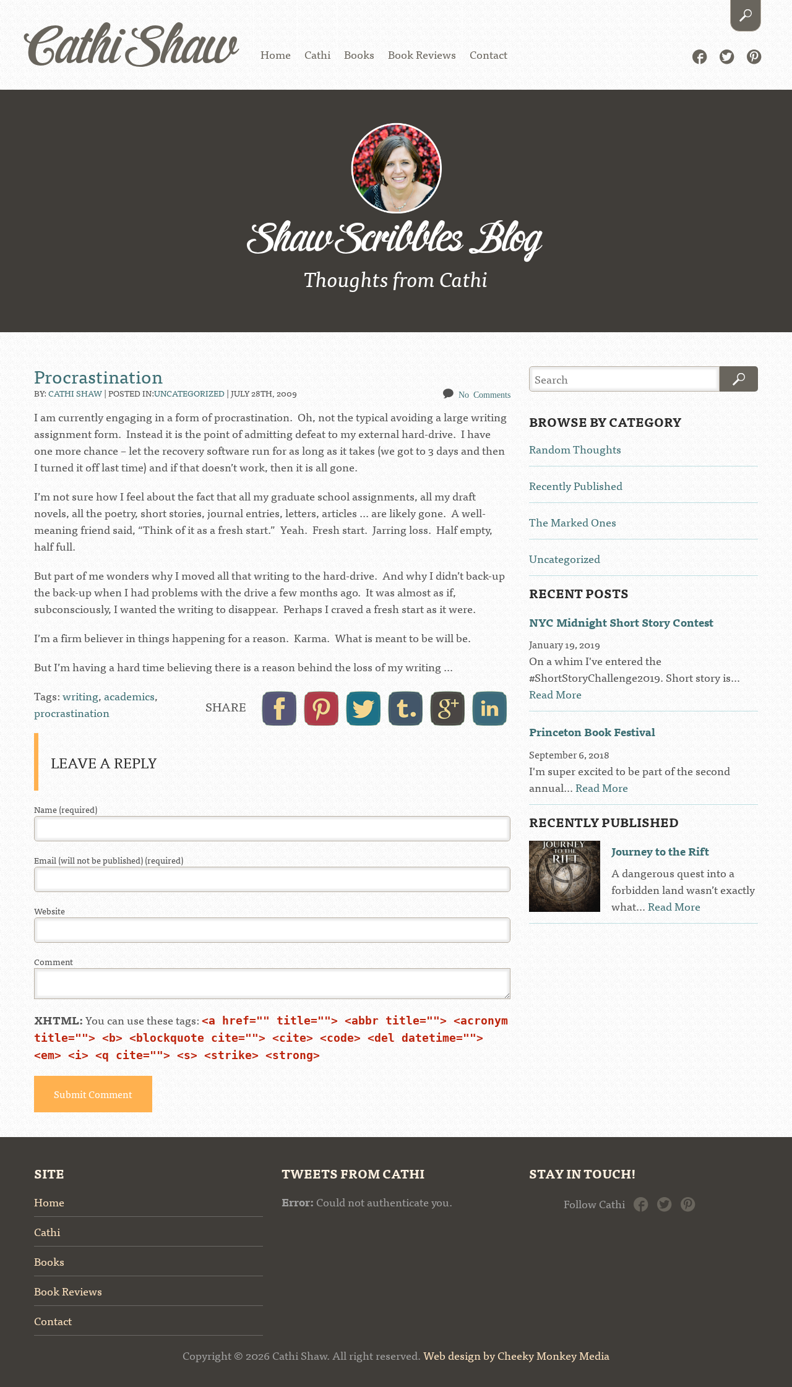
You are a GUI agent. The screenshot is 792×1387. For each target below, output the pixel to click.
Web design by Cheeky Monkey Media (516, 1355)
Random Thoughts (575, 449)
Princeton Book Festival (592, 732)
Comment (53, 961)
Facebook (699, 55)
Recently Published (575, 485)
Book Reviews (422, 54)
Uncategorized (189, 393)
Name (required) (65, 809)
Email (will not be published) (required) (108, 860)
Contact (488, 54)
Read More (555, 694)
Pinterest (754, 55)
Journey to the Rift (660, 851)
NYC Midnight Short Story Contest (621, 622)
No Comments (484, 394)
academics (129, 696)
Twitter (727, 55)
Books (359, 54)
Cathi (317, 54)
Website (49, 910)
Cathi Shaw (131, 49)
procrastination (72, 712)
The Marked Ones (572, 522)
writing (80, 696)
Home (275, 54)
